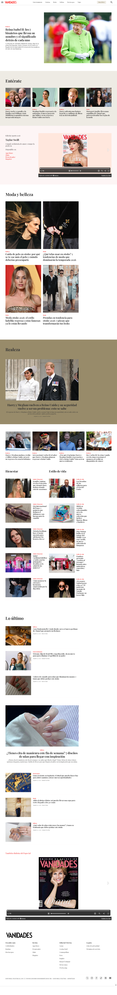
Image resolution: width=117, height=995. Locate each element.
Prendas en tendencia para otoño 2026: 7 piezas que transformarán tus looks (57, 320)
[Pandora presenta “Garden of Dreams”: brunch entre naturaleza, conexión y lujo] (62, 563)
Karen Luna (45, 633)
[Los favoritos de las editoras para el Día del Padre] (62, 488)
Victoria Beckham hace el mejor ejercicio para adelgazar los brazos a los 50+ (39, 535)
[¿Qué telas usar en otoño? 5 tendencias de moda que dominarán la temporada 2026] (61, 225)
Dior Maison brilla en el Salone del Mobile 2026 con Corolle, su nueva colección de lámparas (81, 538)
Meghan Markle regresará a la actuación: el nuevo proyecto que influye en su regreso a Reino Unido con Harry (44, 114)
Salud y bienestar (38, 479)
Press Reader (10, 157)
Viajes (79, 2)
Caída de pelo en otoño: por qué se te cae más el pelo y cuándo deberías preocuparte (22, 256)
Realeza (48, 2)
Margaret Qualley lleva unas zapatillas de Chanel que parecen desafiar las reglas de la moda (98, 114)
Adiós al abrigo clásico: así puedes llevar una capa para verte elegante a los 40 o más (54, 801)
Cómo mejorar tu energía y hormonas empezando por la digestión (40, 585)
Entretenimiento (37, 2)
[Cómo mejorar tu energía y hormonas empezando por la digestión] (18, 587)
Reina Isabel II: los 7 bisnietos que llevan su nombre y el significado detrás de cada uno (20, 34)
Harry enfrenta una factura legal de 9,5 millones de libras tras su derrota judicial (70, 113)
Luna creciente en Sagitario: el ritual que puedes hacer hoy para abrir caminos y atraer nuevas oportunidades (55, 777)
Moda (54, 2)
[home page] (11, 2)
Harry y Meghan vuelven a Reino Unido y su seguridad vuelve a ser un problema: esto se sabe (42, 406)
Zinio (7, 155)
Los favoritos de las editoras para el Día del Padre (81, 485)
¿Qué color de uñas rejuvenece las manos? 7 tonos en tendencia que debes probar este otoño (53, 826)
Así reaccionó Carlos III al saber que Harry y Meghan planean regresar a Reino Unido (44, 457)
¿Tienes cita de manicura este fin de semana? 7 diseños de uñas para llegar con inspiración (42, 754)
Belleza (62, 2)
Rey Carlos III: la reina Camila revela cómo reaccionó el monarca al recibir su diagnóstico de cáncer (98, 458)
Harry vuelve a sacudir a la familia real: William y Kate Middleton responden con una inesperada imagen (17, 114)
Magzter (8, 159)
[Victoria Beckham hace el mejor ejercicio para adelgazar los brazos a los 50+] (18, 538)
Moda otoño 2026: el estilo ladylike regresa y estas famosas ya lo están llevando (22, 320)
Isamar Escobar (46, 416)
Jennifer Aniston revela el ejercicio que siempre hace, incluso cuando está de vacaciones (40, 485)
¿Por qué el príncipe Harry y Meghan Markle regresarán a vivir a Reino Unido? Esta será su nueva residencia (71, 458)
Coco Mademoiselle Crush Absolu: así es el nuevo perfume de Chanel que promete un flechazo (55, 630)
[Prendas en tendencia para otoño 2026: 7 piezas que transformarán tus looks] (61, 289)
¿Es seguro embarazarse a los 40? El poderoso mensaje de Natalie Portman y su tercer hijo (81, 588)
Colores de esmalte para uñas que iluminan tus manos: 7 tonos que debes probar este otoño (54, 678)
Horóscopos (70, 2)
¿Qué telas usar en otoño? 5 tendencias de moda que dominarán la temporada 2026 (59, 256)
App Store (9, 153)
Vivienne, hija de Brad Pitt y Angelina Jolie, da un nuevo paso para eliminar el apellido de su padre (54, 655)
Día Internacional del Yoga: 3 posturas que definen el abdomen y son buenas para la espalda (40, 512)
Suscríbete (101, 2)
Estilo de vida (80, 479)
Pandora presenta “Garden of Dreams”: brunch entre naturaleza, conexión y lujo (81, 563)
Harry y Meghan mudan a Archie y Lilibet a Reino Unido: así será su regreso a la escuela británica (18, 457)
